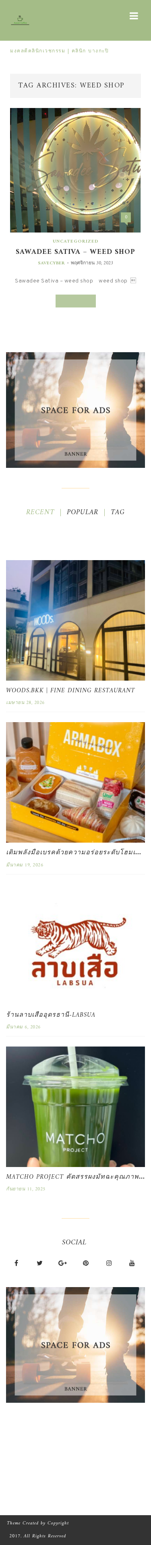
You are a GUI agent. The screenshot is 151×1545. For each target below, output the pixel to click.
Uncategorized (76, 241)
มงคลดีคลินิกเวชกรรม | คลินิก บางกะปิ (59, 51)
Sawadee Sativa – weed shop (75, 252)
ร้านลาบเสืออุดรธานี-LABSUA (50, 1015)
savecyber (51, 263)
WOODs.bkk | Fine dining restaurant (70, 690)
